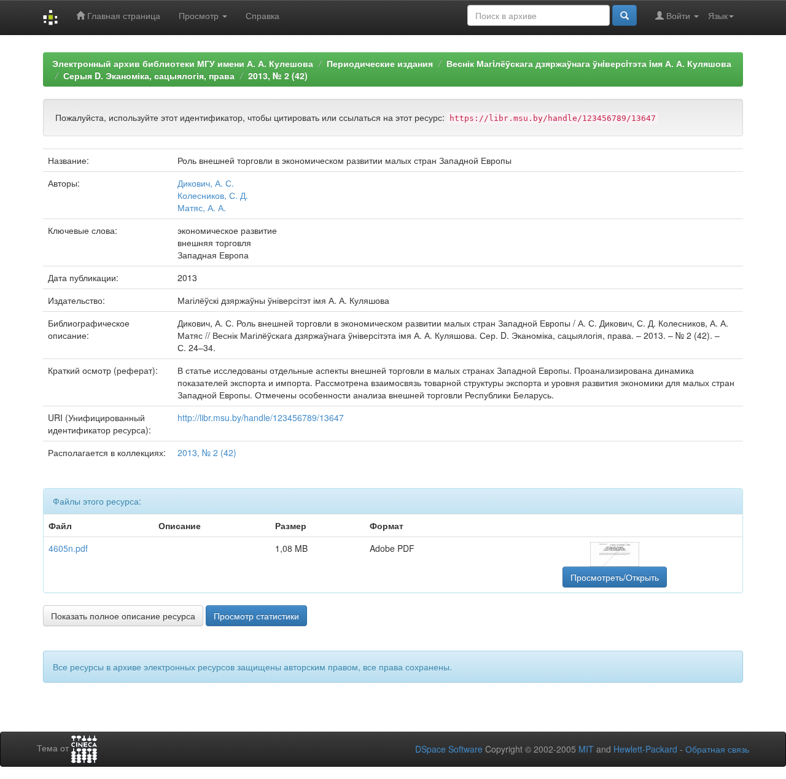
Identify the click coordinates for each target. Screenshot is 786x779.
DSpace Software (449, 749)
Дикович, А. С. (205, 183)
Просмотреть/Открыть (614, 577)
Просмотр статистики (256, 616)
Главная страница (122, 15)
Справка (262, 15)
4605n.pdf (68, 548)
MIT (586, 749)
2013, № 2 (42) (278, 75)
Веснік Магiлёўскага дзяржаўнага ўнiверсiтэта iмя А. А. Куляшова (588, 63)
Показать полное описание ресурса (123, 616)
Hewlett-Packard (645, 749)
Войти (678, 15)
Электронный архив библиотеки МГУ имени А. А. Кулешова (182, 63)
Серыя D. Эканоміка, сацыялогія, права (149, 75)
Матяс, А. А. (201, 207)
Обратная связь (717, 749)
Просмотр (200, 15)
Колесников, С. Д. (212, 195)
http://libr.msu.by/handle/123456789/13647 (260, 417)
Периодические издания (380, 63)
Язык (718, 15)
